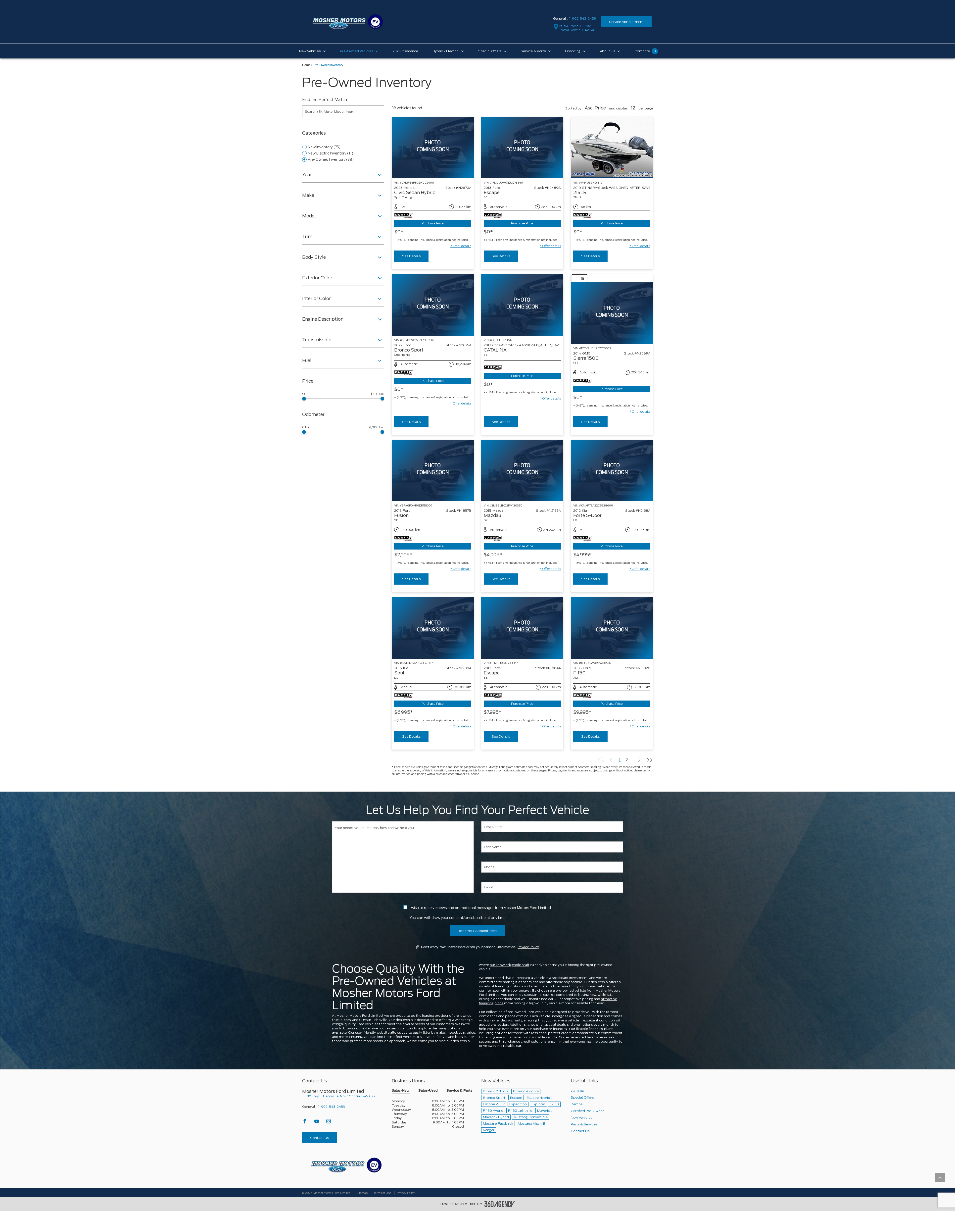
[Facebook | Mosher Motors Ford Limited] (305, 1122)
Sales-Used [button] (428, 1090)
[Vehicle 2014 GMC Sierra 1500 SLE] (612, 313)
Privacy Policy (528, 947)
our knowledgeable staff (509, 965)
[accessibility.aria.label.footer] (499, 1204)
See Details (411, 256)
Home (306, 65)
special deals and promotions (568, 1024)
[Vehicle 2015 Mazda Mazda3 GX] (522, 470)
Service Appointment (626, 22)
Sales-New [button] (401, 1090)
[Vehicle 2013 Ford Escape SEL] (522, 147)
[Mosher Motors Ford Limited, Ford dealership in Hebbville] (347, 21)
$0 (304, 394)
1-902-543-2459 (582, 18)
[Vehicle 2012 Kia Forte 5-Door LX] (612, 470)
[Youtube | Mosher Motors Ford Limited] (317, 1122)
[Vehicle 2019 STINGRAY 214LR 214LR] (612, 147)
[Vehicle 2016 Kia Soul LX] (433, 627)
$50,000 (377, 394)
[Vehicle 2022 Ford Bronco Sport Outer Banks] (433, 305)
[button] (460, 246)
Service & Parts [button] (459, 1090)
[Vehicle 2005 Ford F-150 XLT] (612, 627)
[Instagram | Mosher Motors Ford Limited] (328, 1122)
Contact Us (319, 1138)
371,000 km (375, 427)
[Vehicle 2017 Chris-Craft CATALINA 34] (522, 305)
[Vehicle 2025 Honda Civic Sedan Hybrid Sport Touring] (433, 147)
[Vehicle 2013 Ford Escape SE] (522, 627)
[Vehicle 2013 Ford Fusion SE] (433, 470)
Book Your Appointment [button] (477, 931)
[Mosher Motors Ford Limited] (346, 1165)
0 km (306, 427)
